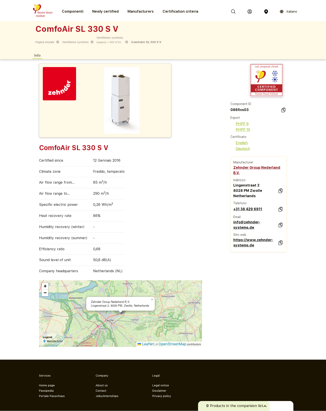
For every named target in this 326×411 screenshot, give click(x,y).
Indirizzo (239, 180)
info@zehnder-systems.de (246, 225)
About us (102, 385)
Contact (101, 390)
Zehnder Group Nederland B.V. (256, 170)
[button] (152, 299)
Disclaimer (159, 390)
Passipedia (46, 390)
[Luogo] (266, 11)
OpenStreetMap (172, 344)
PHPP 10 (243, 129)
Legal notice (160, 385)
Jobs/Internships (107, 396)
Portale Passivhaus (52, 396)
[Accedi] (250, 11)
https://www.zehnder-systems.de (253, 242)
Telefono (240, 203)
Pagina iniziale (44, 42)
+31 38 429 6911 (247, 209)
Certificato (238, 137)
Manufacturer (243, 162)
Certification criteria (180, 11)
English (242, 143)
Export (235, 117)
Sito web (239, 234)
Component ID (240, 104)
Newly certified (105, 11)
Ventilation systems (75, 42)
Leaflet (147, 344)
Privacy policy (161, 396)
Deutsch (243, 149)
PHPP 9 (242, 124)
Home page (47, 385)
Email (237, 217)
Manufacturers (141, 11)
